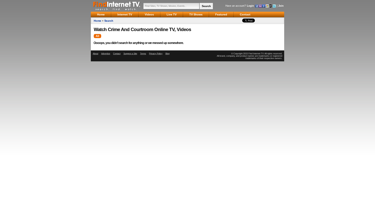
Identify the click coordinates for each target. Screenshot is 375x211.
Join (281, 5)
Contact (117, 53)
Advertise (105, 53)
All (97, 36)
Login (250, 5)
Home (97, 20)
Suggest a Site (130, 53)
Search (108, 20)
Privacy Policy (155, 53)
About (95, 53)
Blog (167, 53)
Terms (143, 53)
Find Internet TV (117, 6)
